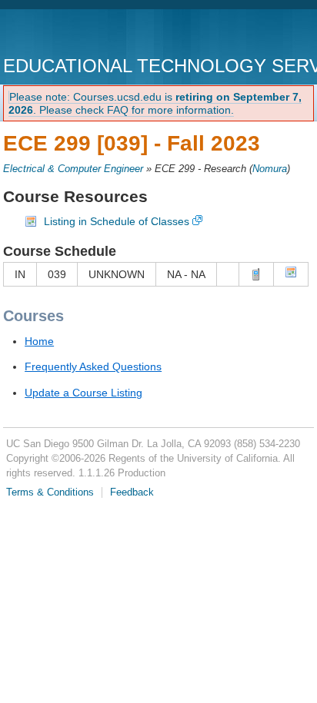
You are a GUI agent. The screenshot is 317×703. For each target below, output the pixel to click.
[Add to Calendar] (291, 274)
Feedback (132, 492)
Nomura (269, 169)
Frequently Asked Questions (93, 366)
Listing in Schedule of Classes (116, 221)
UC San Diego (91, 34)
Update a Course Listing (83, 392)
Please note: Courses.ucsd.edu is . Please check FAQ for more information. (155, 103)
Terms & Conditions (50, 492)
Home (39, 341)
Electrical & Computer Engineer (73, 169)
